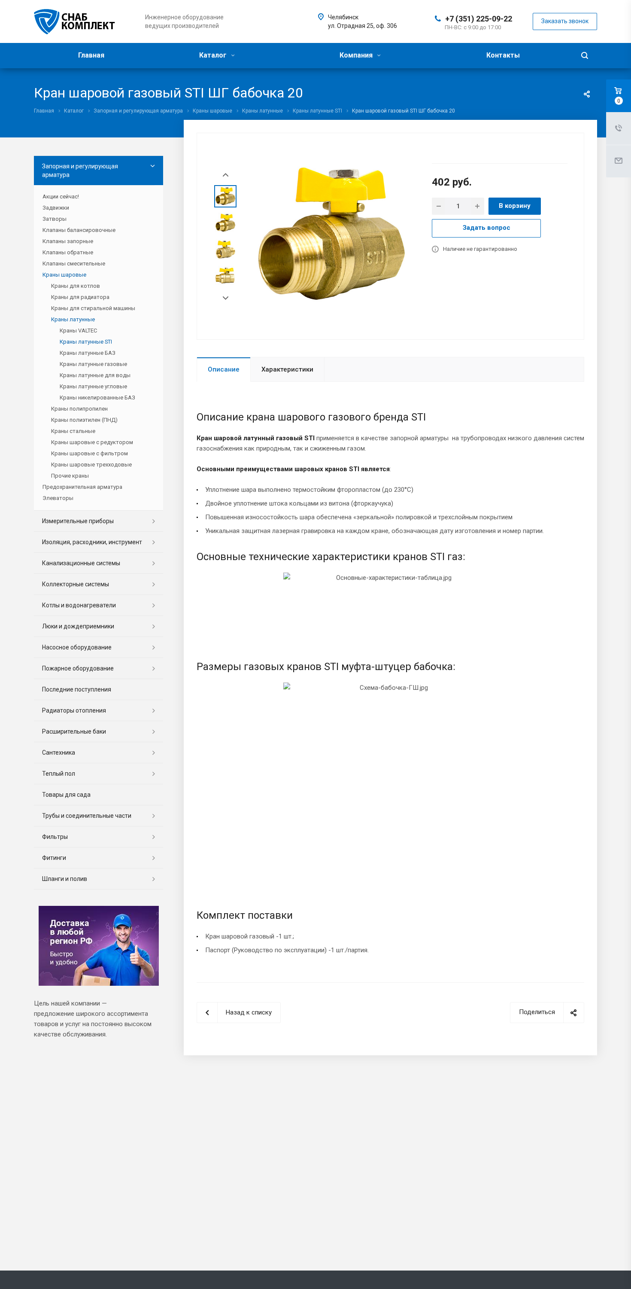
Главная (91, 55)
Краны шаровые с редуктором (92, 442)
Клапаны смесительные (73, 263)
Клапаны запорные (67, 241)
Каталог (213, 55)
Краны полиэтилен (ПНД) (84, 420)
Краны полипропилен (79, 408)
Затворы (54, 219)
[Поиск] (584, 55)
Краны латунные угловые (93, 386)
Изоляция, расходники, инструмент (92, 542)
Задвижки (55, 207)
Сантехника (58, 752)
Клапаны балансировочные (78, 230)
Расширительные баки (74, 731)
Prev (225, 175)
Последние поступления (76, 689)
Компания (357, 55)
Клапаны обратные (67, 252)
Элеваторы (57, 498)
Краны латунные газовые (93, 364)
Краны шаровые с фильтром (89, 453)
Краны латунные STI (86, 341)
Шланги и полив (64, 878)
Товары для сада (66, 794)
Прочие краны (70, 475)
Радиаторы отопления (74, 710)
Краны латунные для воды (95, 375)
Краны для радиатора (80, 297)
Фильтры (55, 836)
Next (225, 298)
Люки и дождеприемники (78, 626)
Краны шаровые (64, 274)
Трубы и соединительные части (86, 815)
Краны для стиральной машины (93, 308)
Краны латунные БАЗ (87, 353)
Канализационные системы (81, 563)
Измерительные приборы (78, 521)
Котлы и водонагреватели (79, 605)
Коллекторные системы (75, 584)
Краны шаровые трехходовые (91, 464)
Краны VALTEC (78, 330)
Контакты (503, 55)
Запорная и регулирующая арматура (80, 170)
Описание (224, 369)
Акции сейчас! (60, 196)
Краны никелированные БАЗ (97, 397)
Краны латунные (73, 319)
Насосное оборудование (77, 647)
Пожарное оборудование (78, 668)
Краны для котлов (75, 286)
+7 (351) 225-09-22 (478, 18)
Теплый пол (58, 773)
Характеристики (287, 369)
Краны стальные (73, 431)
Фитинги (54, 857)
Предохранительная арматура (82, 487)
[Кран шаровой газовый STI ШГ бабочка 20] (331, 235)
